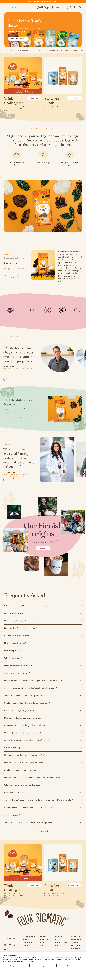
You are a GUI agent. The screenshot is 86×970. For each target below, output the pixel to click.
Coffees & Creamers (29, 936)
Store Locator (75, 945)
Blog (41, 945)
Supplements (27, 942)
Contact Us (58, 936)
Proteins (26, 939)
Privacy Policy (30, 961)
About (14, 7)
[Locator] (70, 7)
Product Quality (45, 939)
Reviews (43, 936)
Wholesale (74, 942)
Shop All (25, 945)
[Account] (74, 7)
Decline (69, 966)
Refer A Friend (75, 948)
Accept (43, 966)
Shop (6, 7)
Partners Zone (75, 936)
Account (57, 945)
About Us (43, 942)
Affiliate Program (76, 939)
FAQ (55, 939)
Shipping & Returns (60, 942)
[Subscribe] (16, 938)
